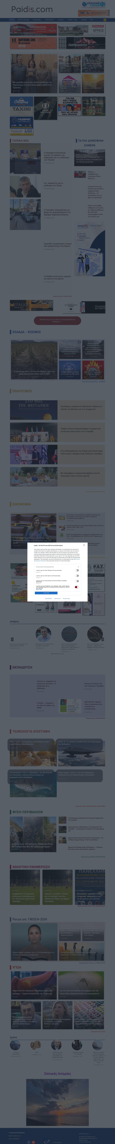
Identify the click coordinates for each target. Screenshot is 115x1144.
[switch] (77, 570)
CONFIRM (46, 593)
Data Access (57, 598)
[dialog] (57, 572)
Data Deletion (48, 598)
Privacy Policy (66, 598)
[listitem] (57, 567)
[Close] (84, 545)
